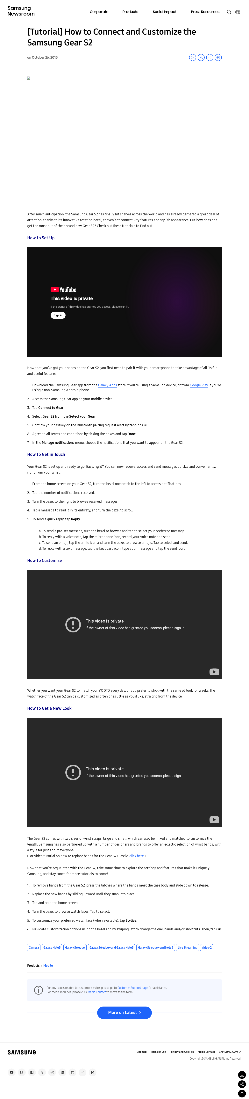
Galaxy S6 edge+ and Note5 (155, 947)
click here (136, 856)
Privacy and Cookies (182, 1052)
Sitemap (142, 1052)
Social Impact (164, 12)
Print (218, 57)
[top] (242, 1093)
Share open (209, 57)
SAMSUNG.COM (228, 1052)
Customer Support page (132, 988)
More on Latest (122, 1012)
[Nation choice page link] (237, 12)
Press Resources (205, 12)
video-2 (207, 947)
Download (201, 57)
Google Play (199, 385)
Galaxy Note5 (51, 947)
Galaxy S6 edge (75, 947)
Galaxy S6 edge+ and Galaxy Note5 (111, 947)
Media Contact (97, 992)
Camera (34, 947)
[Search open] (229, 12)
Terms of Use (158, 1052)
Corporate (99, 12)
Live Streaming (187, 947)
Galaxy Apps (107, 385)
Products (130, 12)
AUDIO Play (192, 57)
